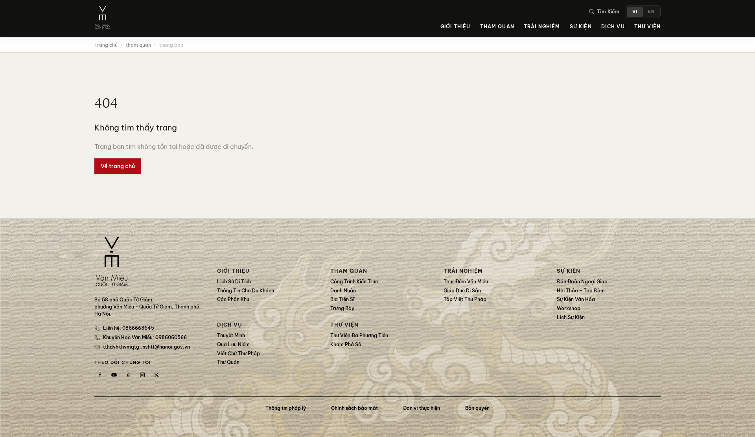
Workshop (568, 308)
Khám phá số (345, 344)
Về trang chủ (118, 166)
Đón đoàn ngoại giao (582, 282)
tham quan (138, 45)
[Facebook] (99, 374)
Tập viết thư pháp (465, 299)
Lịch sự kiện (571, 317)
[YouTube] (114, 374)
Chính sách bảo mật (354, 408)
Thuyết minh (231, 335)
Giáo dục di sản (462, 291)
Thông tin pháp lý (285, 408)
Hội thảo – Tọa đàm (581, 291)
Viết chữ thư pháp (238, 353)
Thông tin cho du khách (245, 291)
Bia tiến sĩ (342, 299)
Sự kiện (581, 26)
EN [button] (651, 11)
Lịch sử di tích (234, 282)
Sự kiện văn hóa (576, 299)
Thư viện (647, 26)
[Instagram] (142, 374)
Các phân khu (233, 299)
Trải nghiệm (542, 26)
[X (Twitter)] (156, 374)
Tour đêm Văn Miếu (466, 282)
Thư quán (228, 362)
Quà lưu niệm (233, 344)
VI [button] (634, 11)
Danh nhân (343, 291)
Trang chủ (106, 45)
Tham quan (497, 26)
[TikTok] (128, 374)
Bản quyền (477, 408)
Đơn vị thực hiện (421, 408)
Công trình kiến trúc (354, 282)
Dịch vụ (613, 26)
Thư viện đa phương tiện (359, 335)
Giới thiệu (455, 26)
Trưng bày (342, 308)
